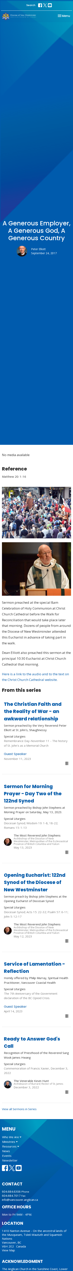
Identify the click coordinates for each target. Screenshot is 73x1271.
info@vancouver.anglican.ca (20, 1200)
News (6, 1151)
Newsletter (10, 1160)
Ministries (9, 1142)
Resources (9, 1146)
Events (6, 1156)
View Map (8, 1250)
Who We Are (11, 1137)
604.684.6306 (11, 1191)
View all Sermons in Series (19, 1109)
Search (30, 5)
